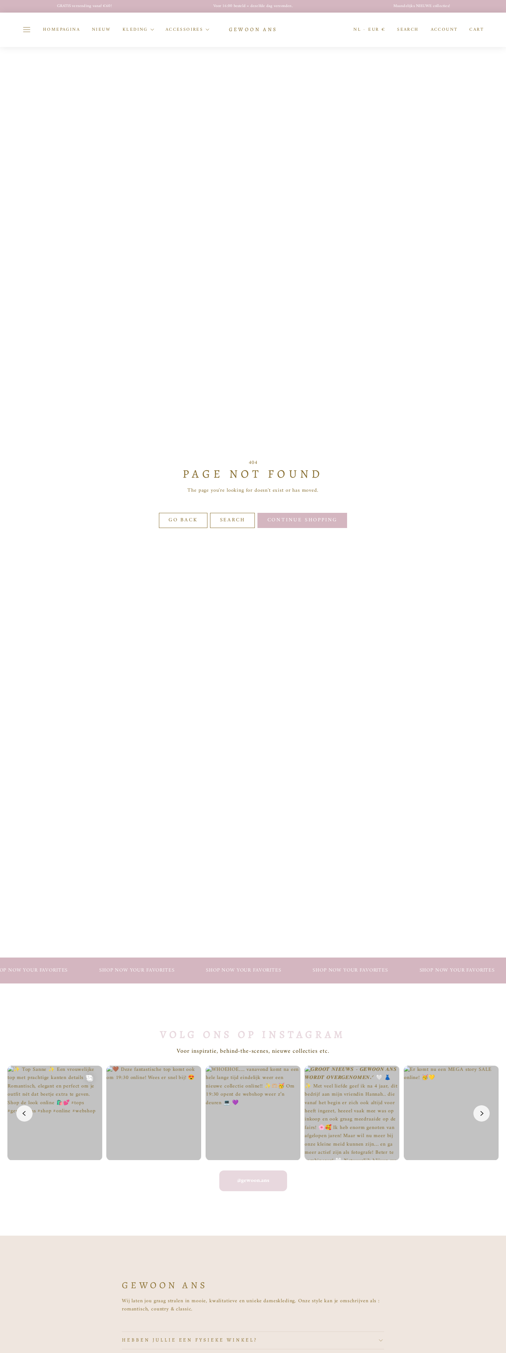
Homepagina (61, 29)
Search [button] (232, 520)
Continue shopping (302, 520)
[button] (27, 30)
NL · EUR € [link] (369, 29)
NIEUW (101, 29)
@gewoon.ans (253, 1181)
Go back (183, 520)
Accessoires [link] (184, 29)
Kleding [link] (135, 29)
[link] (444, 29)
